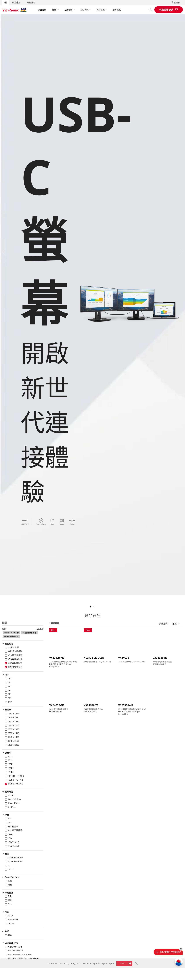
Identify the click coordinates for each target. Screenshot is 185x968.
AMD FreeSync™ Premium (20, 954)
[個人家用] (5, 2)
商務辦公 (31, 2)
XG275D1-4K (125, 705)
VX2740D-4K (56, 657)
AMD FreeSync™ (15, 950)
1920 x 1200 (13, 725)
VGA (10, 818)
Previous (4, 251)
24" (9, 690)
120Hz (11, 768)
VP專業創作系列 (15, 659)
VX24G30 (123, 657)
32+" (10, 702)
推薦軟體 (68, 9)
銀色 (10, 900)
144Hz (11, 772)
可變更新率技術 (15, 946)
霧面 (10, 884)
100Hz (11, 764)
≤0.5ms (11, 795)
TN (9, 865)
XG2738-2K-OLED (94, 657)
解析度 (8, 709)
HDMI (10, 834)
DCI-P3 (11, 923)
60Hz (10, 756)
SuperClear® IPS (15, 857)
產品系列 (9, 643)
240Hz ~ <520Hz (15, 783)
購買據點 (117, 9)
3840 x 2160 (13, 741)
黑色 (10, 896)
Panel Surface (12, 877)
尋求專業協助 (166, 9)
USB (10, 838)
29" (9, 698)
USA (122, 963)
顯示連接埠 (13, 826)
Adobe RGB (13, 919)
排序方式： (164, 623)
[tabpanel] (92, 304)
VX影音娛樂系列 (15, 663)
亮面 (10, 880)
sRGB (10, 915)
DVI (9, 822)
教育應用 (16, 2)
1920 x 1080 (13, 721)
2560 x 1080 (13, 729)
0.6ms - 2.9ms (14, 799)
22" (9, 686)
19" (9, 682)
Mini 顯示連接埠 (15, 830)
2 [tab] (94, 606)
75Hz (10, 760)
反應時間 (9, 791)
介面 (7, 814)
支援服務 (176, 2)
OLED (10, 869)
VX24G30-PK (56, 705)
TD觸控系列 (13, 647)
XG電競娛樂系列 (15, 667)
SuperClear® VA (15, 861)
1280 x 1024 (13, 713)
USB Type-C (13, 842)
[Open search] (151, 10)
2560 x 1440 (13, 733)
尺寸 (7, 674)
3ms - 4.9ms (13, 803)
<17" (10, 678)
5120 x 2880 (13, 744)
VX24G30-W (91, 705)
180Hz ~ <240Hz (15, 779)
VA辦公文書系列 (15, 651)
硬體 (54, 9)
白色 (10, 904)
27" (9, 694)
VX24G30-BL (160, 657)
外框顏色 (9, 892)
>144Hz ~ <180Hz (16, 775)
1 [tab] (90, 606)
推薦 (175, 623)
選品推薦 (42, 9)
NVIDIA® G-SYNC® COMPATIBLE (23, 958)
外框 (7, 931)
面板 (7, 853)
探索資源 (84, 9)
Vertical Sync (11, 942)
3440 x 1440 (13, 737)
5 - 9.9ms (12, 807)
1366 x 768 (13, 717)
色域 (7, 911)
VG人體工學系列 (15, 655)
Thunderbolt (13, 846)
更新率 (8, 752)
